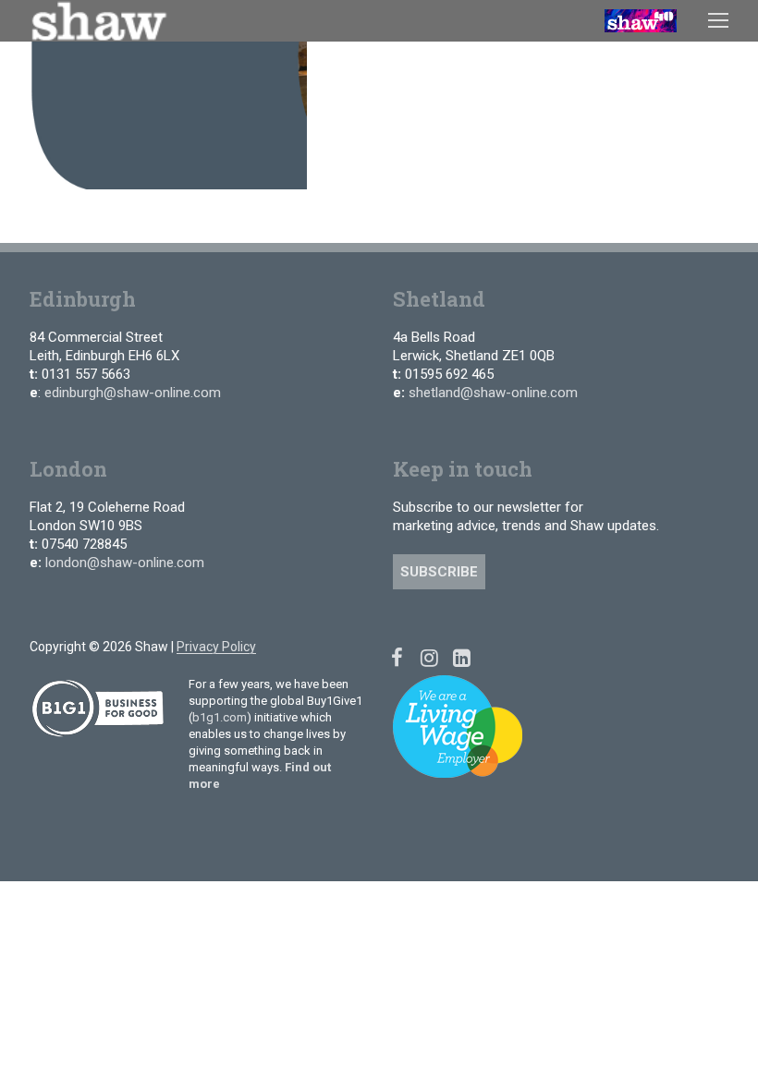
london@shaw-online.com (124, 562)
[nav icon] (718, 20)
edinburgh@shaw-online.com (132, 392)
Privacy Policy (216, 646)
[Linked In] (462, 657)
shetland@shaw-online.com (493, 392)
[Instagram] (429, 657)
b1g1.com (219, 717)
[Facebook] (397, 657)
